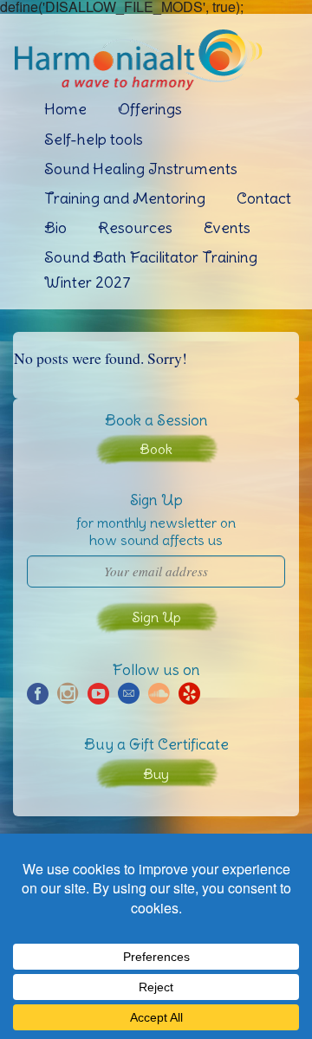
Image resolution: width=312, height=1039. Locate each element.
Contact (264, 198)
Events (227, 227)
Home (65, 109)
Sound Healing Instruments (140, 169)
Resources (135, 227)
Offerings (150, 109)
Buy (156, 773)
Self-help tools (93, 139)
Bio (55, 227)
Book (156, 449)
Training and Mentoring (124, 198)
